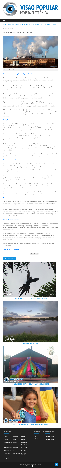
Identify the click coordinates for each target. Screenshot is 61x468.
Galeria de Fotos (49, 436)
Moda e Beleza (8, 442)
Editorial (6, 439)
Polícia (23, 436)
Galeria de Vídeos (50, 439)
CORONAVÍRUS (17, 453)
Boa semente (7, 450)
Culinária (15, 442)
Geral (14, 450)
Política (14, 439)
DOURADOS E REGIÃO (25, 454)
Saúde (23, 439)
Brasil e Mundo (8, 447)
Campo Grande (8, 458)
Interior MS (7, 453)
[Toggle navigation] (4, 20)
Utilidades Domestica (24, 443)
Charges (23, 450)
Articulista (24, 447)
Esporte (6, 436)
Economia (15, 447)
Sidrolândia (16, 436)
